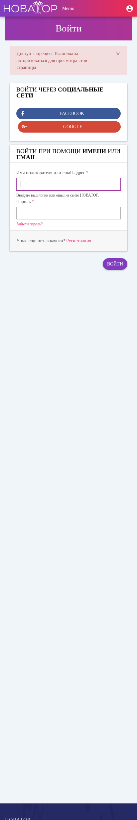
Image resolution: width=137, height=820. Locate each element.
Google (72, 126)
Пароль (23, 201)
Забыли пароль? (29, 224)
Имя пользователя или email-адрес (50, 172)
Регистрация (78, 240)
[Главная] (30, 8)
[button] (129, 8)
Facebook (72, 113)
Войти (115, 264)
